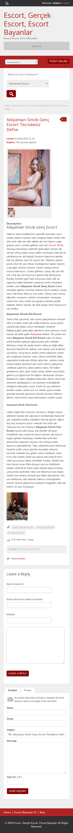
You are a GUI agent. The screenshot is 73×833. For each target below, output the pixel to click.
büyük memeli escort (22, 527)
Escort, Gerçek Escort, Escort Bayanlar (27, 23)
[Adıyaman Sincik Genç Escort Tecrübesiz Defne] (29, 178)
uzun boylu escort (45, 527)
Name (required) (15, 584)
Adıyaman (36, 334)
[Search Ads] (11, 93)
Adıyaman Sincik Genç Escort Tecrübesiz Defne (28, 124)
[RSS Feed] (6, 2)
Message (12, 741)
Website (11, 614)
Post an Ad (59, 61)
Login (65, 3)
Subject (11, 730)
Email (10, 719)
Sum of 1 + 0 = (14, 777)
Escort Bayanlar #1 (25, 812)
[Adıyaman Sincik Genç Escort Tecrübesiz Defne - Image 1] (12, 212)
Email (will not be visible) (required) (24, 599)
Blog (42, 812)
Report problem (18, 558)
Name (10, 708)
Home (7, 105)
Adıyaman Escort (20, 105)
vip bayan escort (16, 533)
